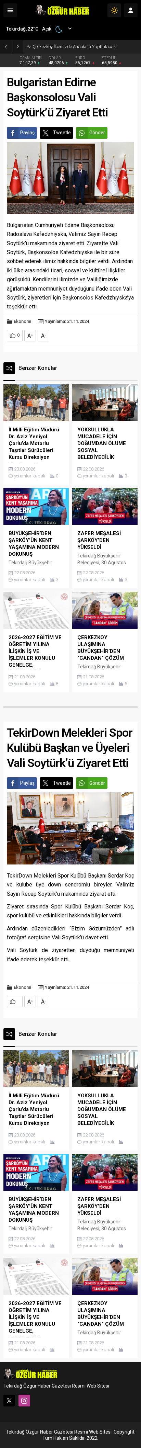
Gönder (97, 132)
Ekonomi (22, 321)
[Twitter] (9, 1400)
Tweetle (62, 132)
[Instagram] (24, 1400)
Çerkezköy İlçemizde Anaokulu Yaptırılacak (74, 46)
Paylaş (27, 132)
